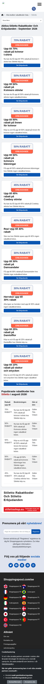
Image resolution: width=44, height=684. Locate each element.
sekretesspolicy (9, 648)
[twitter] (10, 565)
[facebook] (16, 565)
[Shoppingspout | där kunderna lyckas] (18, 3)
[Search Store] (34, 9)
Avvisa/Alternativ (15, 682)
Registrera (36, 531)
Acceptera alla (30, 682)
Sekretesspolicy (8, 664)
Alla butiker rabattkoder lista (17, 15)
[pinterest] (27, 565)
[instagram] (33, 565)
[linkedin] (22, 565)
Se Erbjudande (22, 65)
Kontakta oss (8, 640)
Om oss (6, 636)
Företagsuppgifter (10, 644)
